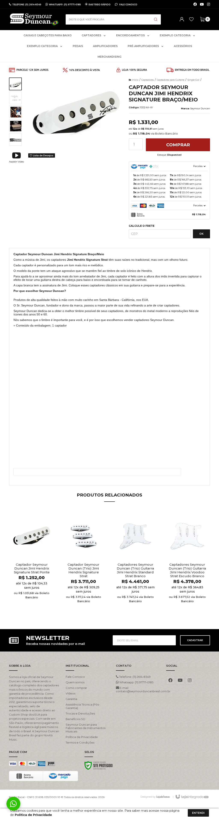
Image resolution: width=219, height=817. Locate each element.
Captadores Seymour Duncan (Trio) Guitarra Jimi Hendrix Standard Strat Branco (135, 570)
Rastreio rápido (100, 4)
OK (201, 233)
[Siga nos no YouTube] (180, 680)
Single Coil (193, 79)
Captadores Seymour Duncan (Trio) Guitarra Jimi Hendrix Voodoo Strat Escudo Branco (187, 570)
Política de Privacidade (82, 737)
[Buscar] (156, 19)
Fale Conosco (128, 4)
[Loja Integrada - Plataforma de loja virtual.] (191, 797)
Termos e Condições (80, 742)
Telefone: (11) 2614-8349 (134, 676)
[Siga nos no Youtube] (202, 4)
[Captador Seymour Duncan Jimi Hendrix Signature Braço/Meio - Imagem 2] (15, 97)
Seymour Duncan (200, 108)
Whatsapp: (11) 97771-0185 (136, 682)
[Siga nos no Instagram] (208, 4)
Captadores (147, 79)
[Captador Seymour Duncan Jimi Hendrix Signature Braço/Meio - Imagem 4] (15, 125)
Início (135, 79)
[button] (16, 157)
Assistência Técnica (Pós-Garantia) (83, 706)
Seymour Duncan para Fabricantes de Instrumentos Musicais (85, 728)
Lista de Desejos (42, 155)
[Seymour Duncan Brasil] (34, 19)
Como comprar (76, 688)
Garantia (71, 699)
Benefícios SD (75, 719)
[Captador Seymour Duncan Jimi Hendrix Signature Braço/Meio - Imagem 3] (15, 111)
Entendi (198, 812)
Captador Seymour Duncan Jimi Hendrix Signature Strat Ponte (32, 568)
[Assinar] (195, 640)
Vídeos (70, 693)
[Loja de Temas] (163, 796)
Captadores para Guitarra (170, 79)
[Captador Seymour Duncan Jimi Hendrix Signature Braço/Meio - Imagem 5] (15, 139)
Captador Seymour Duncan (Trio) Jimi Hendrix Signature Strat (83, 570)
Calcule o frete (141, 226)
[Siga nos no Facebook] (195, 4)
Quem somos (75, 682)
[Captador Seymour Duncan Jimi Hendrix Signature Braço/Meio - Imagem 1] (15, 84)
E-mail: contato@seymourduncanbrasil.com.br (138, 689)
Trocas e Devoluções (80, 713)
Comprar (178, 144)
